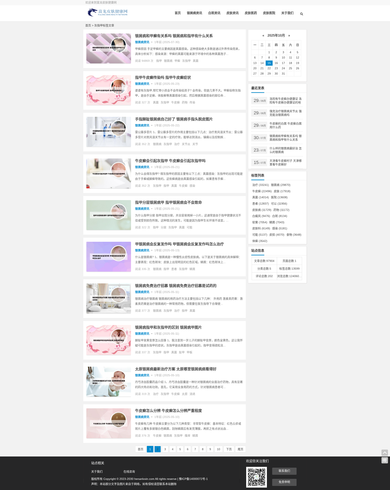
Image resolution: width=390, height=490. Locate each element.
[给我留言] (384, 460)
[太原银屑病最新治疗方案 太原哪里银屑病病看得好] (108, 395)
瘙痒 (187, 435)
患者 (174, 269)
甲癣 (177, 60)
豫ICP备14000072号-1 (193, 478)
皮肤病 (261, 209)
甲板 (189, 352)
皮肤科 (261, 228)
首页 (178, 13)
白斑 (279, 216)
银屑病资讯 (194, 13)
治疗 (177, 144)
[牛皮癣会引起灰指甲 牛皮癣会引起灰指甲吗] (108, 187)
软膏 (259, 222)
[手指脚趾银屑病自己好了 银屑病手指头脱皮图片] (108, 145)
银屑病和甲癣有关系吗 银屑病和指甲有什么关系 (174, 36)
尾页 (240, 449)
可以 (279, 203)
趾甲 (182, 352)
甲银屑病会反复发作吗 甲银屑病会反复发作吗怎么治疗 (179, 244)
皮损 (276, 234)
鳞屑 (192, 269)
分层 (163, 227)
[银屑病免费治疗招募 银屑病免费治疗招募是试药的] (108, 312)
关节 (195, 144)
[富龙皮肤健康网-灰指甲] (107, 15)
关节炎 (186, 144)
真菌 (195, 60)
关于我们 (287, 13)
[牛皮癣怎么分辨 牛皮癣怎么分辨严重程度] (108, 437)
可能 (189, 227)
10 (218, 449)
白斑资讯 (214, 13)
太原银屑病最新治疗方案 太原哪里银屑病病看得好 (176, 369)
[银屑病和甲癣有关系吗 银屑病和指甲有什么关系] (108, 62)
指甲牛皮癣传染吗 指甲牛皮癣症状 (163, 78)
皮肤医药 (251, 13)
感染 (192, 185)
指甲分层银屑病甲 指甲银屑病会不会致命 (168, 203)
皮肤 (282, 191)
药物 (184, 102)
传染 (192, 102)
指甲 (159, 60)
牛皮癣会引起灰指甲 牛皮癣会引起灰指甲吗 (170, 161)
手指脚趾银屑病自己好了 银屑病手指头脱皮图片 (174, 119)
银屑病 (168, 60)
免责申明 (284, 481)
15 (269, 63)
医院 (279, 197)
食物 (293, 234)
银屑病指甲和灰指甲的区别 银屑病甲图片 (168, 327)
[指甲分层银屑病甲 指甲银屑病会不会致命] (108, 229)
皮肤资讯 (232, 13)
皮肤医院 (269, 13)
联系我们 (284, 470)
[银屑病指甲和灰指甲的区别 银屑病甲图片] (108, 354)
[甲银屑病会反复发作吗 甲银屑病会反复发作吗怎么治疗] (108, 270)
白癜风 (261, 216)
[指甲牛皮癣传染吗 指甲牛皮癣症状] (108, 104)
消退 (192, 394)
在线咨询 (129, 471)
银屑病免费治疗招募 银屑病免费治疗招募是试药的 (176, 286)
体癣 (259, 241)
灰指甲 (186, 60)
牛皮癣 (175, 102)
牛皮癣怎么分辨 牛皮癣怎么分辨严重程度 (168, 411)
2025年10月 (276, 35)
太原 (184, 394)
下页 (229, 449)
